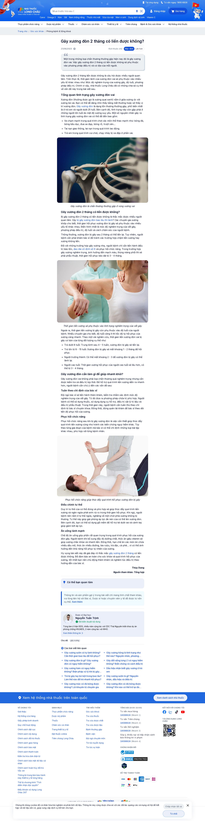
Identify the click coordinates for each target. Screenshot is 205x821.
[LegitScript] (134, 765)
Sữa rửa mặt (108, 17)
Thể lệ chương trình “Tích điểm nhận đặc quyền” (29, 783)
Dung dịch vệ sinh (136, 17)
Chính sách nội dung (27, 734)
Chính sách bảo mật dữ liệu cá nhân (32, 762)
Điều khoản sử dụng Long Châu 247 (30, 791)
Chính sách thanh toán (28, 752)
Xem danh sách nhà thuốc (170, 697)
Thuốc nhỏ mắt (93, 17)
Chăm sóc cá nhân (60, 725)
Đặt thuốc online (59, 734)
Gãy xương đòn (85, 106)
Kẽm (60, 17)
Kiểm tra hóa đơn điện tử (29, 756)
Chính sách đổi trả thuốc (29, 738)
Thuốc (55, 720)
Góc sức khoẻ (92, 711)
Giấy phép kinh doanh (28, 720)
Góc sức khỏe (37, 31)
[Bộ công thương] (127, 752)
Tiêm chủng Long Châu (63, 738)
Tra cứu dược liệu (94, 725)
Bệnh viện (90, 734)
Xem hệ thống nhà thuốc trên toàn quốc (55, 698)
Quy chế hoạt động (27, 725)
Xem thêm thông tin (72, 633)
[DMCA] (134, 759)
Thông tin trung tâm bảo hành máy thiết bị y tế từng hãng (31, 776)
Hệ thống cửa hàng (26, 716)
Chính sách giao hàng (28, 743)
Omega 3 (51, 17)
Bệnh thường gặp (94, 729)
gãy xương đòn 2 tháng (121, 553)
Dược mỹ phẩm (59, 716)
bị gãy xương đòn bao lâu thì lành (95, 220)
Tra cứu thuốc (92, 716)
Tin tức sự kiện (93, 747)
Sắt (65, 17)
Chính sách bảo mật (27, 747)
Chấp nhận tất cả (173, 806)
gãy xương (74, 640)
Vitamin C (151, 17)
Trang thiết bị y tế (60, 729)
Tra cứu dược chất (94, 720)
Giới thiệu (22, 711)
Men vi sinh (121, 17)
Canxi (42, 17)
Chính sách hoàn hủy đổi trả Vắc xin (31, 769)
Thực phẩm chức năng (62, 711)
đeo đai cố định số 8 (84, 249)
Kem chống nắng (77, 17)
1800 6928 (182, 2)
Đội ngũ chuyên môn (95, 738)
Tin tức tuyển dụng (95, 743)
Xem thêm (77, 601)
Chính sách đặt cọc (27, 729)
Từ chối (173, 814)
